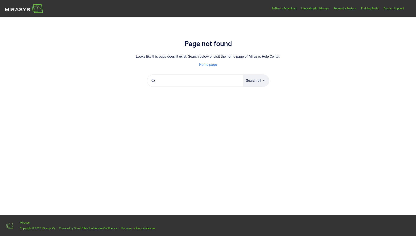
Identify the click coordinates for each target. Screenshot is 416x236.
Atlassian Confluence (104, 228)
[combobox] (195, 81)
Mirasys (25, 222)
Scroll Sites (81, 228)
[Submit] (153, 80)
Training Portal (370, 8)
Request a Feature (344, 8)
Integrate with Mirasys (315, 8)
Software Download (284, 8)
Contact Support (394, 8)
